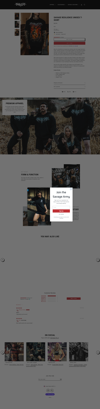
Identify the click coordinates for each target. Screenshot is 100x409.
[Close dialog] (71, 189)
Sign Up (61, 211)
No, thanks (61, 214)
